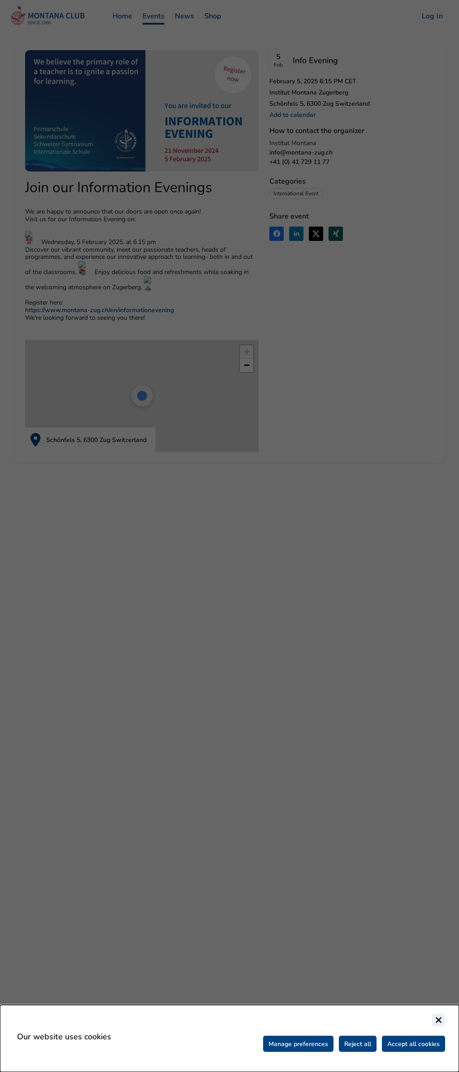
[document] (229, 1038)
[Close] (438, 1020)
